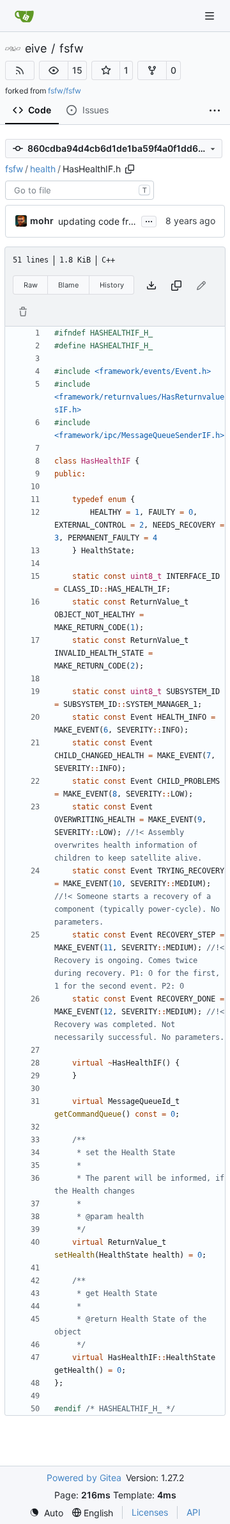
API (194, 1512)
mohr (42, 220)
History (112, 284)
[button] (53, 70)
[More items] (214, 110)
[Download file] (151, 285)
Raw (31, 284)
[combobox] (79, 190)
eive (36, 48)
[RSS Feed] (19, 70)
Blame (68, 284)
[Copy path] (129, 169)
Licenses (150, 1512)
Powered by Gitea (84, 1477)
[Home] (24, 16)
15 (77, 70)
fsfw (71, 48)
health (43, 168)
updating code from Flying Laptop (129, 221)
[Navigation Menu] (211, 15)
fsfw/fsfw (64, 90)
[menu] (46, 1512)
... (149, 220)
